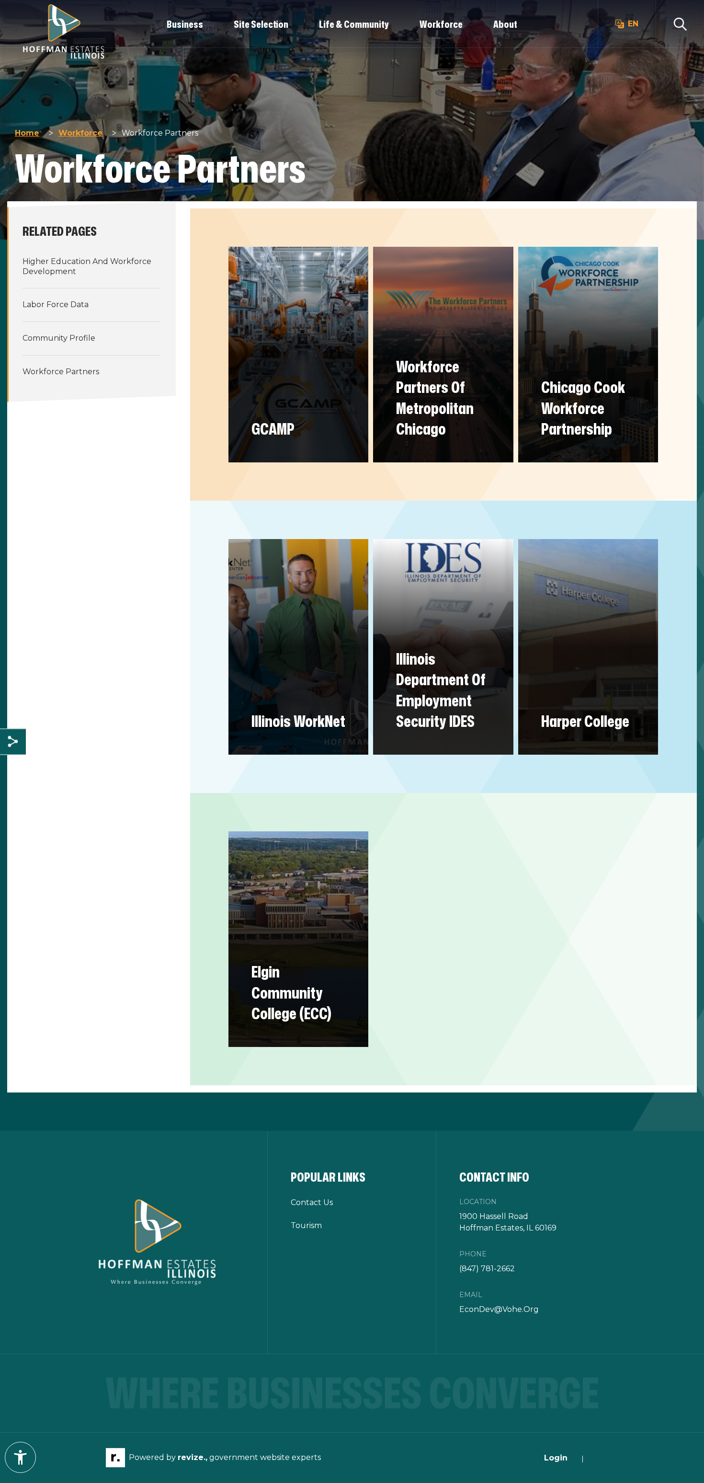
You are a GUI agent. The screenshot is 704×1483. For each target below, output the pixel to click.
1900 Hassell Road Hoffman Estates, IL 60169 (507, 1222)
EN (633, 23)
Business (185, 24)
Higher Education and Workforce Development (87, 266)
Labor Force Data (56, 304)
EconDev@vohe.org (499, 1309)
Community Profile (59, 338)
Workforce (441, 24)
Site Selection (261, 24)
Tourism (306, 1225)
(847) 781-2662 (487, 1268)
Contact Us (312, 1202)
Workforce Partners (61, 371)
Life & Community (354, 24)
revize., (192, 1457)
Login (556, 1457)
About (505, 24)
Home (27, 133)
